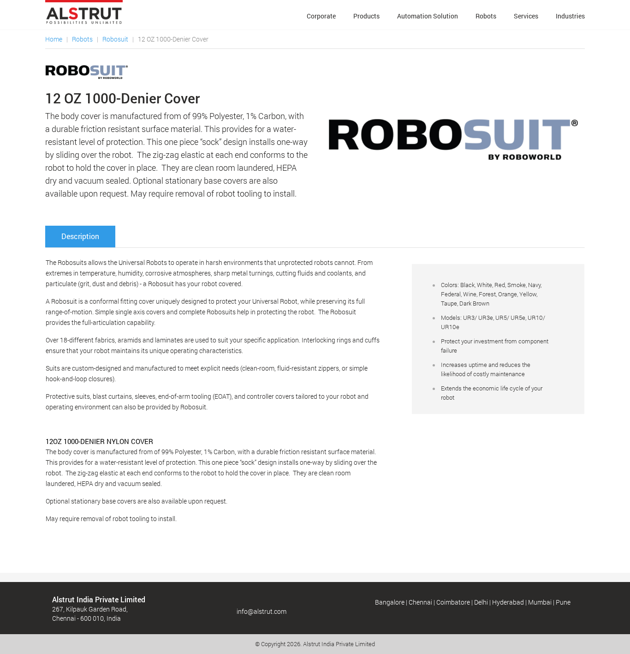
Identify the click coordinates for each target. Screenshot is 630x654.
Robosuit (115, 39)
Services (526, 16)
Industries (570, 16)
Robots (485, 16)
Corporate (321, 16)
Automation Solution (427, 16)
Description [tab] (80, 236)
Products (366, 16)
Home (53, 39)
